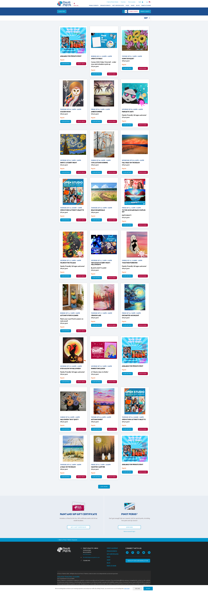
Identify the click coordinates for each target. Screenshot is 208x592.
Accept (148, 588)
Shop (132, 5)
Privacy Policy (68, 577)
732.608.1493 (86, 560)
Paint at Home (146, 5)
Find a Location (131, 2)
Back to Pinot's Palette (113, 2)
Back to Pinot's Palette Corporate (68, 540)
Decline (137, 588)
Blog (138, 5)
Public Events (93, 5)
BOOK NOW (81, 63)
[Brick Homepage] (64, 3)
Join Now (129, 527)
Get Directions (87, 554)
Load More (104, 486)
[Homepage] (69, 549)
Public (133, 11)
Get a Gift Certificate (78, 527)
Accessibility (76, 577)
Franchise (123, 2)
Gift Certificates (118, 5)
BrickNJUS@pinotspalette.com (91, 557)
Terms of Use (60, 577)
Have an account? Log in (129, 531)
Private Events (105, 5)
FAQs (127, 5)
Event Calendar (112, 548)
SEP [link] (146, 18)
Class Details (66, 63)
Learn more (127, 588)
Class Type (61, 11)
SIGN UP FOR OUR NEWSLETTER (138, 560)
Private (145, 11)
